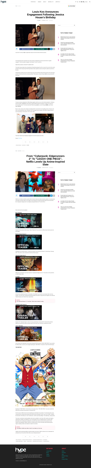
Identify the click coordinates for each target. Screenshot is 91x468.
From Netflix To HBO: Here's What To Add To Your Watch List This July (29, 428)
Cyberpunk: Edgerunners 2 (37, 439)
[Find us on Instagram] (79, 1)
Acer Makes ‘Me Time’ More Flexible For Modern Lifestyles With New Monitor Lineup (68, 55)
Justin (39, 20)
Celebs (39, 1)
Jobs (63, 454)
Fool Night (45, 439)
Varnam (48, 455)
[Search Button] (89, 2)
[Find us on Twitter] (77, 1)
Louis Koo (23, 145)
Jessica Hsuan (18, 145)
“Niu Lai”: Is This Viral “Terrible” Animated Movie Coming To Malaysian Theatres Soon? (68, 60)
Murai (47, 452)
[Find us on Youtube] (81, 1)
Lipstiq (47, 454)
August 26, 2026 (45, 167)
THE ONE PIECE (46, 441)
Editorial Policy (65, 455)
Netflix (25, 441)
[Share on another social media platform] (54, 49)
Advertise (64, 452)
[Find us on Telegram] (83, 1)
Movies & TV (50, 1)
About (63, 451)
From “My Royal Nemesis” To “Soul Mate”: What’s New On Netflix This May (30, 301)
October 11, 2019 (45, 20)
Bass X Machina (18, 439)
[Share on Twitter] (49, 49)
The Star (20, 138)
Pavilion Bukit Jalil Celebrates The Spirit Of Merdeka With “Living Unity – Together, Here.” (68, 49)
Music (44, 1)
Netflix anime (29, 441)
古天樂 (28, 145)
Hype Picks (33, 1)
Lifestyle (58, 1)
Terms (63, 457)
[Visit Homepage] (3, 2)
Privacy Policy (65, 459)
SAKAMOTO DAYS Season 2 (37, 441)
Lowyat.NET (48, 451)
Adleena (39, 167)
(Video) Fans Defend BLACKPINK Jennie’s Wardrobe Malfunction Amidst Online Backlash (68, 43)
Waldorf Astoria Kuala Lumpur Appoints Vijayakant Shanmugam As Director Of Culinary (68, 38)
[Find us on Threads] (86, 2)
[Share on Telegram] (51, 49)
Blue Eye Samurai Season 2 (27, 439)
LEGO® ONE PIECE (19, 441)
